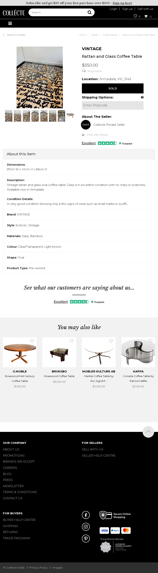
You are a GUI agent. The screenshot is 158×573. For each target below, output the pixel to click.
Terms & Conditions (20, 492)
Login (113, 9)
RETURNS (10, 532)
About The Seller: (97, 117)
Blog (7, 474)
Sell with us (145, 9)
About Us (11, 449)
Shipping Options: (97, 97)
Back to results (16, 34)
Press (8, 480)
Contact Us (13, 498)
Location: (90, 79)
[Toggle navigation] (10, 23)
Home (82, 34)
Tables (94, 34)
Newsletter (13, 486)
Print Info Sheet (97, 134)
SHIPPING (10, 526)
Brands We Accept (19, 461)
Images (57, 567)
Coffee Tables (110, 34)
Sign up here (122, 3)
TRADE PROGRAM (16, 538)
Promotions (14, 455)
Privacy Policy (38, 567)
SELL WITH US (92, 449)
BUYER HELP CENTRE (19, 520)
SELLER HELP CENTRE (98, 455)
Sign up (127, 9)
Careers (10, 468)
